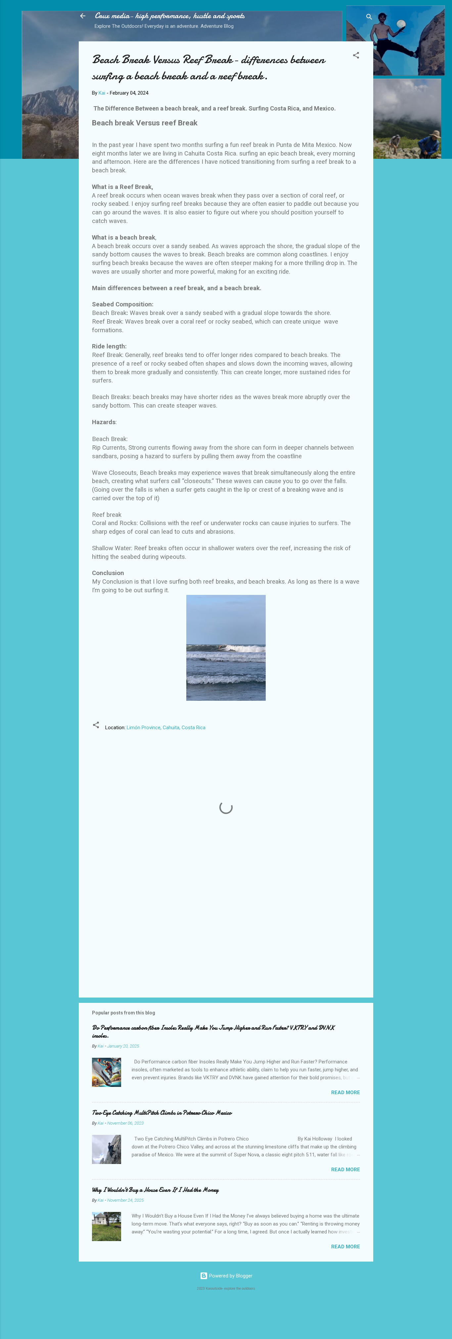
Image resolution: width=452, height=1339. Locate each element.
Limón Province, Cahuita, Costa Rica (166, 728)
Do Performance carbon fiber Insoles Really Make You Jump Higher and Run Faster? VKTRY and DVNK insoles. (213, 1032)
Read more (345, 1092)
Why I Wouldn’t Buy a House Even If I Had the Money (155, 1190)
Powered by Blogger (230, 1276)
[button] (356, 56)
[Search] (369, 18)
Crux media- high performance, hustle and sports (170, 15)
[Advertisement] (226, 936)
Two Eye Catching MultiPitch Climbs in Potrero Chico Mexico (161, 1113)
